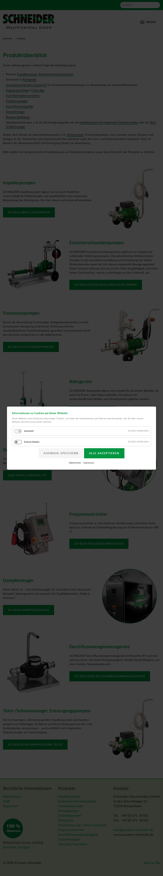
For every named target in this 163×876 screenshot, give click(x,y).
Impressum (88, 463)
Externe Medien (31, 441)
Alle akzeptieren (104, 453)
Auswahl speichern (61, 453)
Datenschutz (75, 463)
